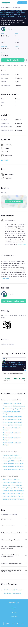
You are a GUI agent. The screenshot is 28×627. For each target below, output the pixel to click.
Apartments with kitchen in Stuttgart (14, 406)
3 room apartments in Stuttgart (12, 422)
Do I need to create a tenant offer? (11, 533)
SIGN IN (22, 3)
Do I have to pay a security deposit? (11, 563)
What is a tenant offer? (8, 526)
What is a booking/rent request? (10, 540)
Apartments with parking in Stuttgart (14, 409)
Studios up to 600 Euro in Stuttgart (13, 493)
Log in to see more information (13, 301)
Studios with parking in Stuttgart (12, 485)
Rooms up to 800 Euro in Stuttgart (13, 466)
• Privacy (14, 612)
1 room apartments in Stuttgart (12, 416)
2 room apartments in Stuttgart (12, 419)
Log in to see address (14, 201)
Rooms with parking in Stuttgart (12, 458)
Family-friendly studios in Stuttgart (13, 488)
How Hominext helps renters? (12, 593)
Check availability (13, 60)
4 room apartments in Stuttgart (12, 425)
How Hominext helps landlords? (13, 590)
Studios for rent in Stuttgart (11, 479)
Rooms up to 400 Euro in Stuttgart (13, 461)
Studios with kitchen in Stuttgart (12, 482)
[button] (4, 366)
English (7, 624)
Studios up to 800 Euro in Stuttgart (13, 496)
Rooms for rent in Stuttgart (11, 455)
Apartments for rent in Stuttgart (12, 403)
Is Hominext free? (6, 519)
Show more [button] (4, 160)
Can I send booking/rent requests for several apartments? (12, 547)
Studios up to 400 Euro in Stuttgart (13, 491)
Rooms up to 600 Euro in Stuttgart (13, 463)
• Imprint (14, 616)
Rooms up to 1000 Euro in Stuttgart (13, 469)
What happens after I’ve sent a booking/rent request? (10, 555)
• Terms (14, 608)
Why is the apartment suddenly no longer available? (11, 570)
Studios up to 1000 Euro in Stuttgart (13, 499)
